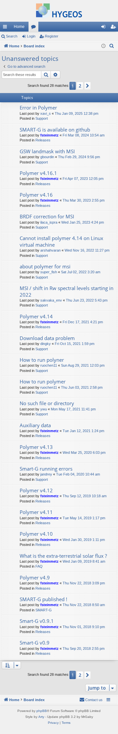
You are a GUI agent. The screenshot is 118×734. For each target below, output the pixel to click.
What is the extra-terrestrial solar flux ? (63, 555)
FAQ (39, 566)
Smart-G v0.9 (34, 642)
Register (51, 36)
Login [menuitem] (104, 28)
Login (31, 36)
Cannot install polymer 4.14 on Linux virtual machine (61, 241)
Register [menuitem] (114, 28)
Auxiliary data (35, 425)
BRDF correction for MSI (47, 216)
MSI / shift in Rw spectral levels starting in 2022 (66, 291)
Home (19, 26)
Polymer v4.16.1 (38, 173)
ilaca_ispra (48, 222)
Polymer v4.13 (36, 447)
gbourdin (47, 157)
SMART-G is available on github (55, 129)
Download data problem (47, 338)
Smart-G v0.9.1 (37, 621)
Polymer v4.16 (36, 194)
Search (11, 36)
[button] (87, 86)
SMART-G (43, 610)
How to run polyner (42, 359)
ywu (43, 409)
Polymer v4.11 (36, 512)
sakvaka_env (51, 300)
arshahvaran (50, 250)
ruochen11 (48, 365)
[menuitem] (112, 46)
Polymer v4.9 (35, 577)
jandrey (46, 474)
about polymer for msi (45, 266)
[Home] (59, 11)
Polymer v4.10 (36, 533)
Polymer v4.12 (36, 490)
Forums (34, 28)
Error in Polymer (38, 107)
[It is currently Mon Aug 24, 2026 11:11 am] (103, 46)
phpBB (41, 711)
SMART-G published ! (43, 599)
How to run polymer (43, 381)
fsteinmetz (49, 135)
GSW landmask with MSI (47, 151)
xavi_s (45, 113)
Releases (42, 140)
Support (41, 118)
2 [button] (80, 86)
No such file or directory (47, 403)
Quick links (6, 28)
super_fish (48, 272)
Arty (41, 717)
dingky (45, 344)
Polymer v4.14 (36, 316)
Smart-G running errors (46, 468)
